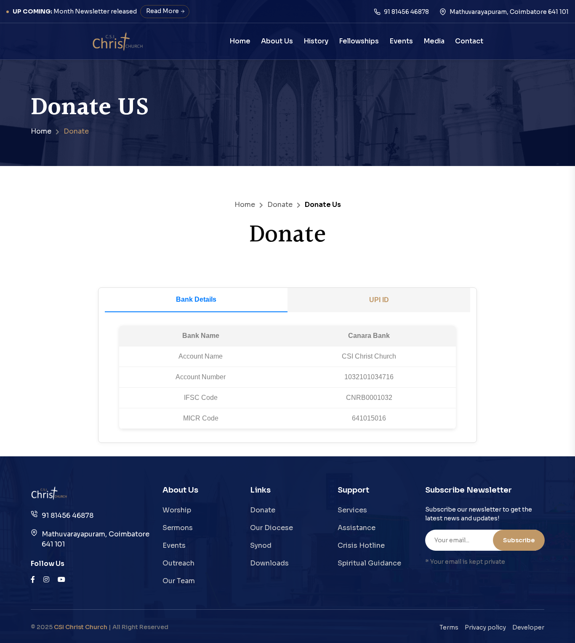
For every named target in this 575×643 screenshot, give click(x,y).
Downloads (269, 563)
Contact (469, 41)
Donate (280, 204)
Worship (176, 510)
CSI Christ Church (80, 627)
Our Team (178, 580)
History (315, 41)
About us (277, 41)
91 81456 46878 (67, 515)
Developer (528, 627)
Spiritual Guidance (369, 563)
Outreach (178, 563)
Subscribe (519, 540)
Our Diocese (271, 527)
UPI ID (379, 299)
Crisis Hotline (361, 545)
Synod (261, 545)
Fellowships (359, 41)
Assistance (356, 527)
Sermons (177, 527)
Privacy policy (485, 627)
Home (239, 41)
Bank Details (196, 299)
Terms (448, 627)
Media (434, 41)
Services (352, 510)
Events (401, 41)
